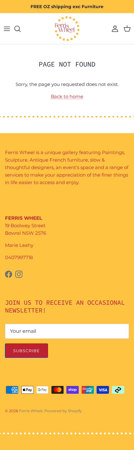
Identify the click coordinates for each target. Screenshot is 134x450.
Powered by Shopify (63, 410)
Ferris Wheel (30, 410)
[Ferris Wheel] (67, 28)
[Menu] (7, 29)
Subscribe (26, 350)
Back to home (67, 96)
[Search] (20, 29)
